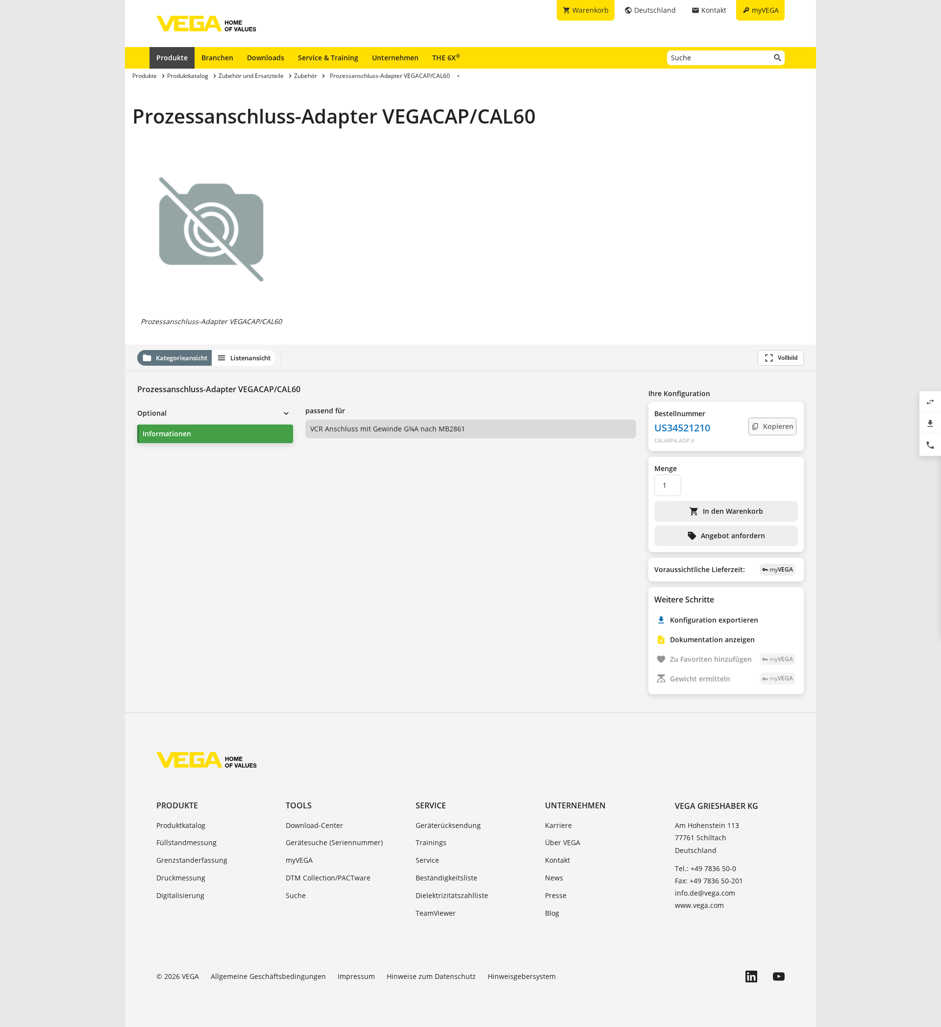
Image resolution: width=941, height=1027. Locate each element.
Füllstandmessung (186, 842)
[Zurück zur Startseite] (206, 760)
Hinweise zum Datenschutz (431, 976)
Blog (552, 913)
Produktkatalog (180, 825)
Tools (299, 805)
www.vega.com (699, 905)
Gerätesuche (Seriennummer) (334, 842)
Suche (296, 895)
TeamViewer (436, 913)
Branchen (217, 57)
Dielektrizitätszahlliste (452, 895)
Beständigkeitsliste (446, 877)
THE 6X (446, 57)
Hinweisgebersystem (522, 976)
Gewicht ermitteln (731, 678)
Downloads (265, 57)
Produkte (172, 57)
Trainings (431, 842)
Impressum (356, 976)
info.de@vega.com (705, 893)
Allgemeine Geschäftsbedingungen (268, 976)
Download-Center (314, 825)
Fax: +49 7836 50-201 (709, 880)
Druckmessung (180, 877)
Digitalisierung (180, 895)
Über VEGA (562, 842)
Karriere (558, 825)
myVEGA (299, 860)
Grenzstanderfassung (191, 860)
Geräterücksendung (448, 825)
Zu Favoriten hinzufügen (731, 659)
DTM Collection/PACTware (328, 877)
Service (431, 805)
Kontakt (557, 860)
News (554, 877)
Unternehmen (395, 57)
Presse (556, 895)
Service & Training (328, 57)
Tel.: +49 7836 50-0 (705, 868)
